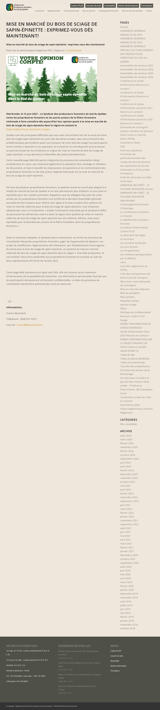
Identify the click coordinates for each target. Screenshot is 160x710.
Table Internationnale (132, 362)
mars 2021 (126, 543)
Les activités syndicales (133, 242)
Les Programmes (129, 250)
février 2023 (127, 493)
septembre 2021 (129, 524)
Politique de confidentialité (135, 312)
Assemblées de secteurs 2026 (136, 77)
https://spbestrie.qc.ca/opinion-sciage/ (28, 129)
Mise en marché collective (134, 289)
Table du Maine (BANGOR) (134, 358)
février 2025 (127, 451)
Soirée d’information (128, 5)
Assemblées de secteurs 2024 (136, 69)
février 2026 (127, 443)
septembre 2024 (129, 458)
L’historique (126, 208)
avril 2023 (125, 489)
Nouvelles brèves (129, 300)
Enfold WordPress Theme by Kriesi (65, 706)
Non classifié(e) (128, 424)
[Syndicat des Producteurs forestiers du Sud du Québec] (18, 9)
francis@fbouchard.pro (30, 324)
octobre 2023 (127, 481)
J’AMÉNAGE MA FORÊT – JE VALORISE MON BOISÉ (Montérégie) (134, 196)
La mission (126, 215)
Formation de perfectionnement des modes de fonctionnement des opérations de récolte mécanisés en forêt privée (135, 162)
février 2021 (127, 547)
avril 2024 (125, 466)
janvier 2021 (127, 551)
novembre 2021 (129, 520)
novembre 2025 (129, 447)
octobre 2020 (127, 558)
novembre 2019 (129, 597)
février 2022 (127, 512)
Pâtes (123, 308)
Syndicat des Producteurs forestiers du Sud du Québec (34, 706)
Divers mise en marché (133, 134)
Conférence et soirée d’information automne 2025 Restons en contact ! (136, 119)
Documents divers (130, 142)
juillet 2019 (126, 605)
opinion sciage (128, 304)
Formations (146, 5)
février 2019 (127, 616)
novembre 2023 (129, 477)
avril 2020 (125, 578)
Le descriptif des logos (132, 235)
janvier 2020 (127, 589)
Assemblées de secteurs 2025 (136, 73)
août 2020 (126, 566)
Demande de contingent (134, 127)
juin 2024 (125, 462)
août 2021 (126, 528)
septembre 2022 (129, 501)
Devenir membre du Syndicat (136, 131)
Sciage (123, 320)
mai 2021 (125, 535)
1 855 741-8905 (39, 676)
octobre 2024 (127, 454)
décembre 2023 (129, 474)
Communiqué (73, 50)
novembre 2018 (129, 624)
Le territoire (127, 239)
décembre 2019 (129, 593)
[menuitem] (77, 6)
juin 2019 (125, 609)
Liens (123, 262)
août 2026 (126, 435)
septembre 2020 (129, 562)
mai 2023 (125, 485)
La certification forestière (134, 212)
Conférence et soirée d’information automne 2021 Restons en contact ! (136, 107)
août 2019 (126, 601)
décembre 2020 (129, 555)
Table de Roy (127, 354)
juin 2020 (125, 570)
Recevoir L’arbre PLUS (132, 316)
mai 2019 (125, 612)
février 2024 (127, 470)
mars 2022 (126, 508)
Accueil (124, 26)
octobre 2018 (127, 628)
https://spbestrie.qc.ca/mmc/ (136, 408)
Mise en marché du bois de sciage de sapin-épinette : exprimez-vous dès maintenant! (51, 30)
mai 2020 (125, 574)
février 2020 (127, 586)
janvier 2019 (127, 620)
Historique (126, 181)
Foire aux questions (131, 150)
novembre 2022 (129, 497)
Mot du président (130, 293)
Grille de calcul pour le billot (135, 177)
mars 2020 (126, 582)
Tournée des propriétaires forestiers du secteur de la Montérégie (135, 370)
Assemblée (109, 5)
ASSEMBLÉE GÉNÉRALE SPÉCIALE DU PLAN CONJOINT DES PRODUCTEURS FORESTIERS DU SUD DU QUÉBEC (136, 54)
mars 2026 (126, 439)
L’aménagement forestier (134, 204)
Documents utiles (130, 404)
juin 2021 (125, 531)
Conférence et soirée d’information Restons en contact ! (134, 84)
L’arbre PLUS (77, 5)
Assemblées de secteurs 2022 (136, 65)
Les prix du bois (93, 5)
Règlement (126, 412)
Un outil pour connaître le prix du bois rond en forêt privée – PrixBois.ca (134, 381)
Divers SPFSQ (127, 138)
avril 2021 (125, 539)
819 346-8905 (16, 676)
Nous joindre (127, 296)
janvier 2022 (127, 516)
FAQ (122, 146)
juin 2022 (125, 505)
